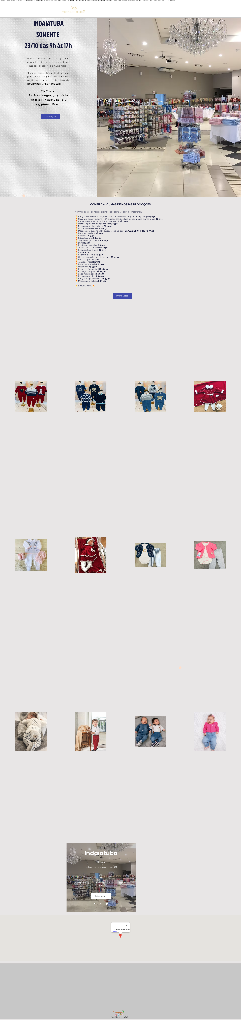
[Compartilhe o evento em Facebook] (94, 904)
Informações (50, 116)
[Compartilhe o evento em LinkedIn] (107, 904)
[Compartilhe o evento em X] (100, 904)
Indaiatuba (101, 853)
